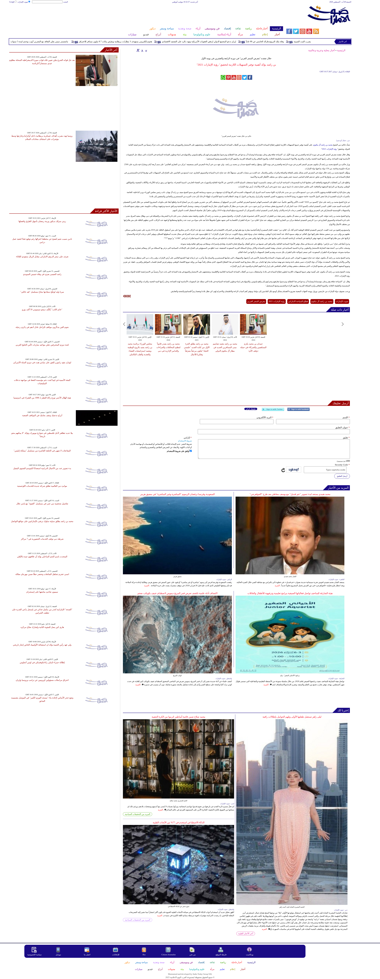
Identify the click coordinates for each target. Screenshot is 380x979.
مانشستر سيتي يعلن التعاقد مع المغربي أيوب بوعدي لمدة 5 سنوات (93, 41)
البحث (65, 2)
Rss (144, 954)
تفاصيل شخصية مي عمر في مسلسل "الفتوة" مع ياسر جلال (42, 504)
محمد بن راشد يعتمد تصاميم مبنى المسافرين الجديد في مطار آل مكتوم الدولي (225, 347)
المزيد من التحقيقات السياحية (137, 814)
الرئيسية (341, 50)
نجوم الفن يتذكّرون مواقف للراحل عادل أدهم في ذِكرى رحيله (42, 327)
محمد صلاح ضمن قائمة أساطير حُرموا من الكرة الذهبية (178, 716)
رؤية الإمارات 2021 (329, 149)
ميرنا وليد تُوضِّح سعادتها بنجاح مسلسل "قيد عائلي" (42, 292)
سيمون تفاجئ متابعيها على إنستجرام (42, 592)
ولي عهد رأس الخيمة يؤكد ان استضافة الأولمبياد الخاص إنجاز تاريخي (42, 645)
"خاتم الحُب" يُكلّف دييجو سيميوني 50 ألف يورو (42, 309)
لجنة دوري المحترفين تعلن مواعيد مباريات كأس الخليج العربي (42, 345)
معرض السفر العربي (256, 301)
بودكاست (250, 954)
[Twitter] (273, 410)
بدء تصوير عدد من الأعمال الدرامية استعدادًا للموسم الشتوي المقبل (42, 468)
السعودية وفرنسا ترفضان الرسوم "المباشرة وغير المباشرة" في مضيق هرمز (177, 494)
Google (11, 2)
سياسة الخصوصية (34, 954)
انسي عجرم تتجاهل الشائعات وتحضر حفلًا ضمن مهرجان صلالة (42, 574)
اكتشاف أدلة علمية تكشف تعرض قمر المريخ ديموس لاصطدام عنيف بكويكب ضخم (177, 593)
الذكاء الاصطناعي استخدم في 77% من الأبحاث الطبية (178, 822)
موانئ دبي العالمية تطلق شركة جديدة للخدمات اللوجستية (42, 486)
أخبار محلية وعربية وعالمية (321, 50)
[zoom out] (146, 50)
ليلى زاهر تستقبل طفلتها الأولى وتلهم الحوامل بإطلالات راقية (292, 716)
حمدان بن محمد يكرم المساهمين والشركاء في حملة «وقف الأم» (253, 347)
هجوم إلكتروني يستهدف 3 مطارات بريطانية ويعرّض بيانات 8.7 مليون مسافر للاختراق (169, 41)
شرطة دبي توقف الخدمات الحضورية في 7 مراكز (42, 539)
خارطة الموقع (221, 954)
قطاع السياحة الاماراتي (298, 301)
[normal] (141, 50)
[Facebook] (298, 410)
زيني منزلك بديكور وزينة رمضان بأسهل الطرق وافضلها (42, 221)
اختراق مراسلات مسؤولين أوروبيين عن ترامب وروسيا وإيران (42, 680)
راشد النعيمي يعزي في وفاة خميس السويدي (42, 274)
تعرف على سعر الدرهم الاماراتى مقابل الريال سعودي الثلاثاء (42, 257)
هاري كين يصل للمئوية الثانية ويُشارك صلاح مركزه (42, 627)
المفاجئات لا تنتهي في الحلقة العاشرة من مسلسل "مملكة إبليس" (42, 451)
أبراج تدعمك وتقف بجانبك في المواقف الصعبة (42, 415)
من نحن (192, 954)
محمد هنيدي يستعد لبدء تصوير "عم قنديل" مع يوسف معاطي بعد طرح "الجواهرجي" (290, 494)
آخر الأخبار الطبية (245, 933)
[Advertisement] (146, 13)
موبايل (58, 954)
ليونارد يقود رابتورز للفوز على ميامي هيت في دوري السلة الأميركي (42, 362)
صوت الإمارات (23, 2)
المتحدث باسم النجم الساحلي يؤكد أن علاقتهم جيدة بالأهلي (42, 556)
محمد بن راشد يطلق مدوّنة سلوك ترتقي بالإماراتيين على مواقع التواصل (42, 521)
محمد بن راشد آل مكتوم (323, 145)
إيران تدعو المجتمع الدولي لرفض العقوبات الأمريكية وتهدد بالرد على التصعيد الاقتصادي (253, 41)
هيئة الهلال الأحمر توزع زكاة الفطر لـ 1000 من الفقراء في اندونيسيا (42, 398)
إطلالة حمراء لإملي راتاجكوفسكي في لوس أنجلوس (42, 662)
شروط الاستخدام (185, 441)
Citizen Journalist (168, 954)
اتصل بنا (87, 954)
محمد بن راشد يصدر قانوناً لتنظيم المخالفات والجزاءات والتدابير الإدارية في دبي (168, 347)
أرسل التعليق (342, 476)
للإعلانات (115, 954)
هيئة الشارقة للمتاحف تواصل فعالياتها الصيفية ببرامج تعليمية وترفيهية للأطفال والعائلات (289, 593)
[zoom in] (138, 50)
